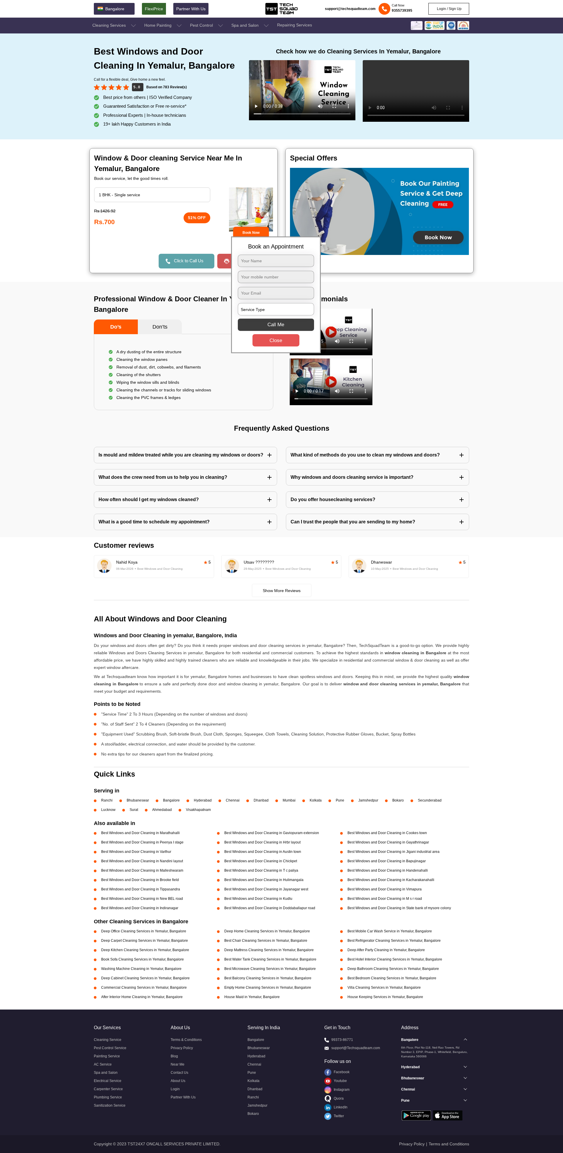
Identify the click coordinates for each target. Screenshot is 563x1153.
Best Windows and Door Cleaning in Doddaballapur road (269, 908)
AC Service (103, 1064)
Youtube (340, 1081)
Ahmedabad (162, 810)
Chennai (233, 800)
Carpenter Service (108, 1089)
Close (275, 340)
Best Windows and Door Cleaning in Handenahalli (387, 870)
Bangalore (171, 800)
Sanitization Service (110, 1105)
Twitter (338, 1116)
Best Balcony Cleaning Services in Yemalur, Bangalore (267, 978)
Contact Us (179, 1073)
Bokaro (398, 800)
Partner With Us (191, 8)
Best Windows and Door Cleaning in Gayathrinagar (388, 842)
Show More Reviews (282, 590)
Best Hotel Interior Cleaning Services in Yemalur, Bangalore (394, 959)
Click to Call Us (189, 260)
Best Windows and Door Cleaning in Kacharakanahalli (390, 880)
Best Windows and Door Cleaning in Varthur (136, 852)
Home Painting (158, 25)
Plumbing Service (108, 1097)
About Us (178, 1081)
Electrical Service (107, 1081)
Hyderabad (203, 800)
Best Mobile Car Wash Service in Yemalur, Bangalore (389, 931)
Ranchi (107, 800)
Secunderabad (430, 800)
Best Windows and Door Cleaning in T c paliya (261, 870)
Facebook (341, 1072)
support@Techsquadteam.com (355, 1048)
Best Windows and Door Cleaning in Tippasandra (140, 889)
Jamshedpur (368, 800)
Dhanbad (261, 800)
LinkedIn (340, 1107)
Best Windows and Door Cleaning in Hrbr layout (262, 842)
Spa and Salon (245, 25)
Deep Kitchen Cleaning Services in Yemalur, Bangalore (145, 950)
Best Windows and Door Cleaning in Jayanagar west (266, 889)
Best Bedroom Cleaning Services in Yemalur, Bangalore (391, 978)
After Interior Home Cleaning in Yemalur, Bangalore (142, 997)
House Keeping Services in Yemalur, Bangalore (385, 997)
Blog (174, 1056)
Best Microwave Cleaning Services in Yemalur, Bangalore (270, 969)
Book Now (251, 233)
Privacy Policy (182, 1048)
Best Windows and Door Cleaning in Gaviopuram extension (271, 833)
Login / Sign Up (449, 9)
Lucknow (108, 810)
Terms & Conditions (186, 1040)
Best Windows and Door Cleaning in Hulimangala (263, 880)
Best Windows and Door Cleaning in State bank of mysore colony (399, 908)
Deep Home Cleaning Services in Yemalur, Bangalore (267, 931)
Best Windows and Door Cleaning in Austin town (262, 852)
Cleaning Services (109, 25)
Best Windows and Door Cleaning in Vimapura (384, 889)
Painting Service (107, 1056)
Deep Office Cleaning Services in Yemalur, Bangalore (143, 931)
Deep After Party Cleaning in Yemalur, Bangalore (386, 950)
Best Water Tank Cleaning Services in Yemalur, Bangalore (270, 959)
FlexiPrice (154, 8)
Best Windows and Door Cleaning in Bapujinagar (386, 861)
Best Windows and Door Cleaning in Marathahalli (140, 833)
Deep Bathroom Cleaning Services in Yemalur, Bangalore (393, 969)
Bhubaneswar (138, 800)
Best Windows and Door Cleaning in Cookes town (387, 833)
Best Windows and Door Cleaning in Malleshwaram (142, 870)
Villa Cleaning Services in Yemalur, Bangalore (384, 987)
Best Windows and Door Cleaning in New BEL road (142, 899)
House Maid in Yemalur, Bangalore (252, 997)
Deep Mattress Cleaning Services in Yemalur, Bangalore (269, 950)
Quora (338, 1098)
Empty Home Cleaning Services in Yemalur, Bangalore (267, 987)
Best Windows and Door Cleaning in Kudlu (258, 899)
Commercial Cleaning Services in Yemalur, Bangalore (144, 987)
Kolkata (316, 800)
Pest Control (202, 25)
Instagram (341, 1090)
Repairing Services (294, 25)
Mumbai (289, 800)
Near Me (177, 1064)
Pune (340, 800)
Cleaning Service (107, 1040)
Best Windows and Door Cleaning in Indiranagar (139, 908)
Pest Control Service (110, 1048)
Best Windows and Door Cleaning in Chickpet (260, 861)
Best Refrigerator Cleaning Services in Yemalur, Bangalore (394, 941)
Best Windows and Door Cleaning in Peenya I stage (142, 842)
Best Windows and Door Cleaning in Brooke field (140, 880)
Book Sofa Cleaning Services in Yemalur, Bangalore (142, 959)
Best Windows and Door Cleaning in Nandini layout (142, 861)
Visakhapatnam (198, 810)
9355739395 (402, 11)
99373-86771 (342, 1040)
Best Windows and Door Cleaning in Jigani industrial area (393, 852)
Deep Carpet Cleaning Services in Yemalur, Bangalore (144, 941)
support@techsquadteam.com (350, 9)
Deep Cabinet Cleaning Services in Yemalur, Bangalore (145, 978)
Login (175, 1089)
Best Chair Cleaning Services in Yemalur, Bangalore (265, 941)
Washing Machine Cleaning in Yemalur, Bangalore (141, 969)
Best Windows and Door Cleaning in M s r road (384, 899)
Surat (134, 810)
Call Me (275, 324)
